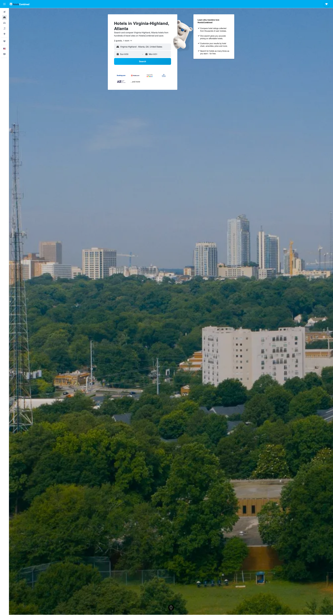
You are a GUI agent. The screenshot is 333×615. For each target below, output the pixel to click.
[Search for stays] (4, 17)
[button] (4, 4)
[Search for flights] (4, 12)
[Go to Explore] (4, 33)
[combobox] (123, 40)
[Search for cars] (4, 23)
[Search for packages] (4, 28)
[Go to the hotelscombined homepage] (19, 4)
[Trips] (4, 41)
